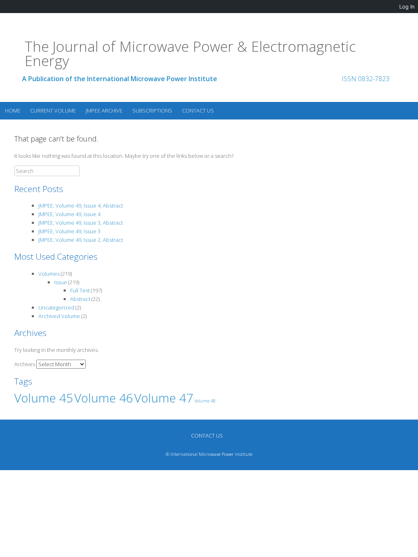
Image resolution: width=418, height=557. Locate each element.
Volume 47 (163, 398)
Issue (60, 282)
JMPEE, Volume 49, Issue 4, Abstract (80, 205)
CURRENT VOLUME (53, 110)
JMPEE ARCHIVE (104, 110)
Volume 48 (205, 401)
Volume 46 (103, 398)
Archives (24, 364)
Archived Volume (59, 316)
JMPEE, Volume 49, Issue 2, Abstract (80, 239)
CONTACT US (198, 110)
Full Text (80, 290)
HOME (12, 110)
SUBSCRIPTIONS (152, 110)
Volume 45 (43, 398)
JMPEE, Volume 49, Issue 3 (69, 231)
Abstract (80, 299)
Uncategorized (56, 307)
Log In (407, 6)
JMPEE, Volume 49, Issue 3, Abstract (80, 222)
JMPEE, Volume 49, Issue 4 (69, 214)
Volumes (49, 273)
